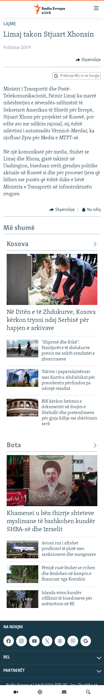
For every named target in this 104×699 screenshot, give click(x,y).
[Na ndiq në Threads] (60, 641)
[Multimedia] (15, 692)
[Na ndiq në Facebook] (8, 641)
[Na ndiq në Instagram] (21, 641)
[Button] (88, 60)
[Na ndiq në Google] (85, 641)
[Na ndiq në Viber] (72, 641)
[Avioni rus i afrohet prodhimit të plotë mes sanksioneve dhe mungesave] (22, 549)
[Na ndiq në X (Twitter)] (47, 641)
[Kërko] (88, 692)
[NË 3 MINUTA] (64, 692)
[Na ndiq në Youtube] (34, 641)
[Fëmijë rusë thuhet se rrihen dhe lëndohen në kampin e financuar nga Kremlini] (22, 574)
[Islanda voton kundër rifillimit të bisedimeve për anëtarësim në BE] (22, 599)
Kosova (18, 244)
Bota (14, 445)
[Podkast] (40, 692)
